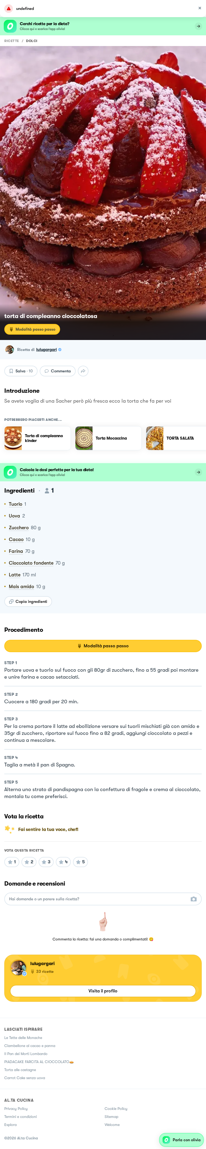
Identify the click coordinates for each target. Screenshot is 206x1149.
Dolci (32, 41)
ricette (11, 41)
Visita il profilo (103, 990)
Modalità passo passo (35, 329)
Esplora (10, 1124)
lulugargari (46, 349)
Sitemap (111, 1116)
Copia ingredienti (31, 601)
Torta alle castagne (20, 1070)
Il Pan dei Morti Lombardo (25, 1054)
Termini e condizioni (20, 1116)
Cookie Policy (116, 1108)
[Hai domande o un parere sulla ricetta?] (98, 899)
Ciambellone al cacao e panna (29, 1046)
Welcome (112, 1124)
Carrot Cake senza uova (24, 1078)
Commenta (61, 371)
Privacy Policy (16, 1108)
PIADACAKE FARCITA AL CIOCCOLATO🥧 (39, 1062)
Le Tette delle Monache (23, 1037)
